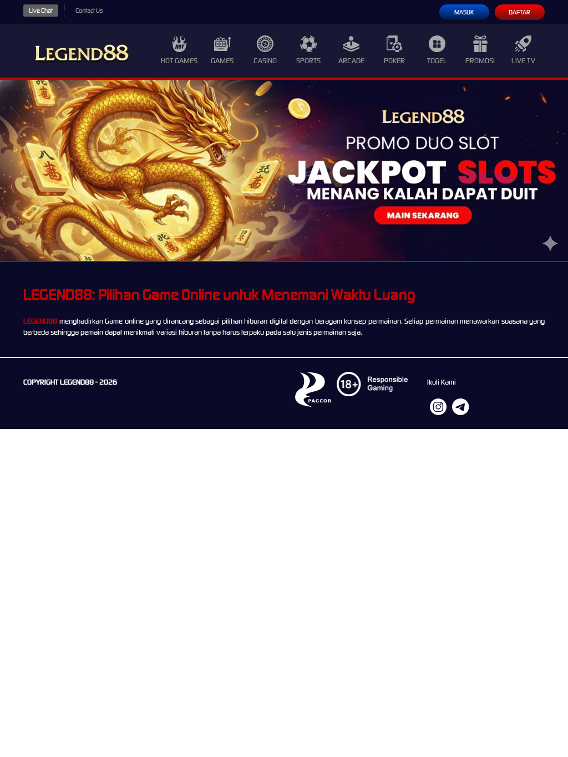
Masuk (464, 12)
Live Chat (41, 10)
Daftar (519, 12)
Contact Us (89, 10)
